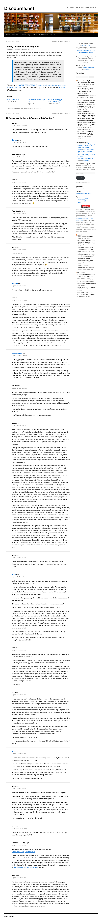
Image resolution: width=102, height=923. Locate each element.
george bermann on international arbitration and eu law (86, 288)
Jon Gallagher (17, 353)
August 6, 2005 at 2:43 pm (19, 753)
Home (8, 35)
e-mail (91, 52)
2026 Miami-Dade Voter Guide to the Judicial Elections (85, 151)
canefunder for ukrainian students (86, 283)
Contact (34, 35)
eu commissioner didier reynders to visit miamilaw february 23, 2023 (86, 276)
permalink (38, 108)
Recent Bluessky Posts (85, 81)
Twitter (79, 202)
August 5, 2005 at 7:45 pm (19, 286)
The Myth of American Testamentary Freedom (83, 266)
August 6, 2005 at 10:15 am (19, 388)
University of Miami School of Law (86, 51)
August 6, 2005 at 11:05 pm (19, 828)
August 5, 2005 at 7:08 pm (19, 213)
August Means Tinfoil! (12, 41)
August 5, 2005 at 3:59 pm (19, 142)
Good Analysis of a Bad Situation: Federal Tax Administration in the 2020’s (86, 242)
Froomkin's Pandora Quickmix (84, 193)
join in (87, 69)
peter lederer (80, 292)
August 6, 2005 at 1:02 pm (19, 425)
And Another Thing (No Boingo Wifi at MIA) (55, 101)
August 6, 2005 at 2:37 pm (19, 695)
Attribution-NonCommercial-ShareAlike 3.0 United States (84, 218)
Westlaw (62, 87)
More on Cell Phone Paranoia (61, 41)
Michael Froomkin (28, 49)
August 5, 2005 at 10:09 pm (19, 300)
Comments (81, 201)
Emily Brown (80, 158)
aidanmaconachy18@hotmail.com (25, 867)
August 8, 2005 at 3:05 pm (19, 877)
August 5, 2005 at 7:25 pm (19, 249)
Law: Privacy (24, 108)
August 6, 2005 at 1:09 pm (19, 557)
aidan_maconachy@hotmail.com (23, 852)
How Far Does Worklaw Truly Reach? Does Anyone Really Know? (85, 260)
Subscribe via (81, 199)
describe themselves (88, 67)
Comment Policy (25, 35)
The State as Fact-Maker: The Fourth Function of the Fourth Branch (85, 249)
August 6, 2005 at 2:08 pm (19, 650)
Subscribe (80, 178)
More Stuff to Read (13, 100)
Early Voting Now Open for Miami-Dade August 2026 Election (86, 145)
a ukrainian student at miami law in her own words (86, 281)
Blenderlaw (81, 273)
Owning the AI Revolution (84, 255)
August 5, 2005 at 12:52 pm (19, 125)
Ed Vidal (79, 149)
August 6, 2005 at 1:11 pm (19, 577)
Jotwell (79, 235)
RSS (86, 199)
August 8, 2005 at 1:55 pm (19, 845)
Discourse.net (19, 8)
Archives (52, 35)
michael (15, 283)
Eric (78, 154)
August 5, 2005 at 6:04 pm (19, 157)
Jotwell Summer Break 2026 (85, 237)
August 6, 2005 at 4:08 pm (19, 788)
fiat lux (14, 140)
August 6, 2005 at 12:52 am (19, 355)
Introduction (15, 35)
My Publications (43, 35)
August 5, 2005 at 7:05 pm (19, 182)
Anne (14, 574)
